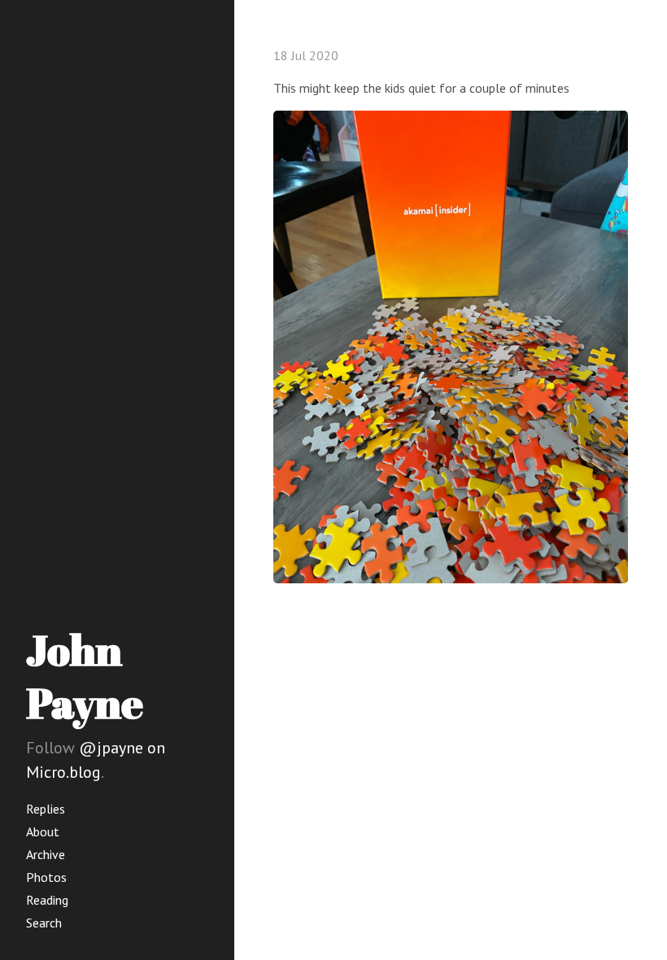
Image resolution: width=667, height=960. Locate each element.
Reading (47, 900)
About (42, 831)
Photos (46, 877)
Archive (45, 854)
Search (44, 922)
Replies (45, 809)
